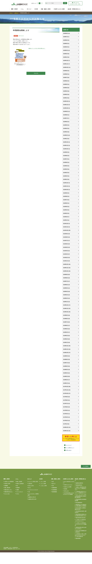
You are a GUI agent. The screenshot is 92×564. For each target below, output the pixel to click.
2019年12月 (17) (66, 305)
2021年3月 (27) (66, 254)
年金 (29, 491)
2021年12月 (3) (66, 223)
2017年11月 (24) (66, 389)
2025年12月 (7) (66, 60)
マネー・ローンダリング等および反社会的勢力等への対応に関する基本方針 (80, 496)
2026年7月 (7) (66, 36)
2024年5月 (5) (66, 125)
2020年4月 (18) (66, 291)
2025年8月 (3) (66, 74)
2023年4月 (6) (66, 169)
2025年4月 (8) (66, 87)
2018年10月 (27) (66, 352)
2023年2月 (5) (66, 176)
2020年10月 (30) (66, 271)
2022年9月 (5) (66, 193)
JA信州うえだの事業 (67, 486)
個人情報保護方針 (79, 502)
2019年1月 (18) (66, 342)
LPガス (17, 493)
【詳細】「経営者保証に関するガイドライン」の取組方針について (80, 488)
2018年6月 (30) (66, 366)
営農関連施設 (54, 487)
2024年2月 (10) (66, 135)
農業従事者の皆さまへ (9, 491)
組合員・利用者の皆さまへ (74, 9)
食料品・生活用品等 (20, 483)
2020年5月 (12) (66, 288)
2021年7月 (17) (66, 240)
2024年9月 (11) (66, 111)
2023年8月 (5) (66, 155)
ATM (53, 485)
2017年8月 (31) (66, 400)
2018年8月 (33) (66, 359)
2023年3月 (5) (66, 172)
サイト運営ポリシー (70, 447)
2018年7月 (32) (66, 362)
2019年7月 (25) (66, 322)
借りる (29, 487)
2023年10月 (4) (66, 148)
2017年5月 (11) (66, 410)
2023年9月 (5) (66, 152)
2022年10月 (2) (66, 189)
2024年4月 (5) (66, 128)
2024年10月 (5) (66, 108)
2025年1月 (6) (66, 97)
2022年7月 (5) (66, 199)
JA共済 (36, 9)
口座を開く (30, 483)
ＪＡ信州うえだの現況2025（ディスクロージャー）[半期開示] (80, 524)
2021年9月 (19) (66, 233)
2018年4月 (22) (66, 372)
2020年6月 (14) (66, 284)
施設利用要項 (78, 538)
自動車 (17, 489)
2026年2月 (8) (66, 53)
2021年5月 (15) (66, 247)
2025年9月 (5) (66, 70)
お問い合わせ (68, 450)
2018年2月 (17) (66, 379)
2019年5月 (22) (66, 328)
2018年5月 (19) (66, 369)
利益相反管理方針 (79, 485)
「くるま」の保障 (43, 485)
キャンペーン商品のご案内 (33, 481)
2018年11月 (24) (66, 349)
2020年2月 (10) (66, 298)
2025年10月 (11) (66, 67)
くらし (22, 9)
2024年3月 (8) (66, 131)
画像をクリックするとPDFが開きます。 (37, 48)
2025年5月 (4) (66, 84)
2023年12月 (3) (66, 142)
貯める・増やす (31, 485)
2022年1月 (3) (66, 220)
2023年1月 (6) (66, 179)
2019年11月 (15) (66, 308)
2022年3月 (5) (66, 213)
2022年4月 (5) (66, 209)
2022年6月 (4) (66, 203)
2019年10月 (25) (66, 311)
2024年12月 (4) (66, 101)
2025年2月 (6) (66, 94)
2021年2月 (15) (66, 257)
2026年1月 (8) (66, 57)
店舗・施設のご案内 (46, 9)
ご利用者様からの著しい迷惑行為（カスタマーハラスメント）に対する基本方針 (80, 535)
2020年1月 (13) (66, 301)
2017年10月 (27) (66, 393)
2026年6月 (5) (66, 40)
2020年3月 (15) (66, 294)
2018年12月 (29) (66, 345)
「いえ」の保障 (43, 483)
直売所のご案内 (7, 483)
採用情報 (65, 488)
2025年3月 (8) (66, 91)
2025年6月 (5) (66, 80)
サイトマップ (68, 445)
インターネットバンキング (33, 489)
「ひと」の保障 (43, 481)
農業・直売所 (14, 9)
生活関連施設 (54, 489)
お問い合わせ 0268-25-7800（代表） (76, 3)
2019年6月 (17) (66, 325)
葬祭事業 (18, 487)
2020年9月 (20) (66, 274)
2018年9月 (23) (66, 356)
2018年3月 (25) (66, 376)
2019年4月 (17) (66, 332)
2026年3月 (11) (66, 50)
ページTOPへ (86, 466)
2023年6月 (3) (66, 162)
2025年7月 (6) (66, 77)
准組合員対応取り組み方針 (80, 517)
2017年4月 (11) (66, 413)
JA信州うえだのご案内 (59, 9)
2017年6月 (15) (66, 406)
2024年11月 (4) (66, 104)
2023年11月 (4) (66, 145)
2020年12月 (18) (66, 264)
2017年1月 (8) (66, 423)
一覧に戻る (36, 73)
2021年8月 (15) (66, 237)
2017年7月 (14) (66, 403)
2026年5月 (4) (66, 43)
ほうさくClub (7, 493)
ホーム (11, 12)
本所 (53, 481)
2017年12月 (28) (66, 386)
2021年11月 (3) (66, 226)
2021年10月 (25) (66, 230)
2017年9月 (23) (66, 396)
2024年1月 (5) (66, 138)
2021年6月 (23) (66, 243)
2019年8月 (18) (66, 318)
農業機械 (6, 485)
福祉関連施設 (54, 491)
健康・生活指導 (19, 481)
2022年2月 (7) (66, 216)
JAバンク (29, 9)
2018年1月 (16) (66, 383)
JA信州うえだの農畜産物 (9, 481)
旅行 (17, 485)
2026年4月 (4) (66, 46)
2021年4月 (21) (66, 250)
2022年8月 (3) (66, 196)
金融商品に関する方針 (32, 499)
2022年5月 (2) (66, 206)
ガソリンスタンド (19, 491)
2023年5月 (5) (66, 165)
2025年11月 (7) (66, 63)
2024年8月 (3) (66, 114)
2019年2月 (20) (66, 339)
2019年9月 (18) (66, 315)
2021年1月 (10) (66, 260)
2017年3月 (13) (66, 417)
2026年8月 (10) (66, 33)
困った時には (71, 438)
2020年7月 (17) (66, 281)
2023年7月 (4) (66, 159)
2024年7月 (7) (66, 118)
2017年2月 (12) (66, 420)
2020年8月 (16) (66, 277)
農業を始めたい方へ (8, 489)
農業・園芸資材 (7, 487)
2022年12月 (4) (66, 182)
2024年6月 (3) (66, 121)
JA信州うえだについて (68, 484)
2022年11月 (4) (66, 186)
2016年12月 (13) (66, 427)
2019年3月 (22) (66, 335)
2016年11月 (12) (66, 430)
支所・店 (53, 483)
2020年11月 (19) (66, 267)
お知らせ (16, 12)
